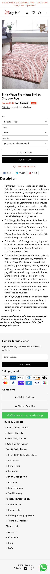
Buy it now (25, 159)
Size (3, 116)
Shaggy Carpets (15, 433)
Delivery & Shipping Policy (21, 515)
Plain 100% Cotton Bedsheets (22, 455)
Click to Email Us (26, 406)
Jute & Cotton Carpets (18, 427)
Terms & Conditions (17, 520)
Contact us (13, 537)
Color (4, 127)
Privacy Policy (14, 510)
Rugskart (28, 565)
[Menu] (45, 13)
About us (12, 532)
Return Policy (14, 504)
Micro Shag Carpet (16, 438)
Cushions (12, 482)
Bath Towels (14, 465)
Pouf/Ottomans (15, 488)
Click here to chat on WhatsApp (26, 415)
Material (5, 138)
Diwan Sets (13, 460)
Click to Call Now (26, 397)
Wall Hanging (15, 493)
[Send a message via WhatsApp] (43, 567)
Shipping (6, 107)
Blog (10, 542)
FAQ (10, 548)
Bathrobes (13, 471)
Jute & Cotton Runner (17, 443)
